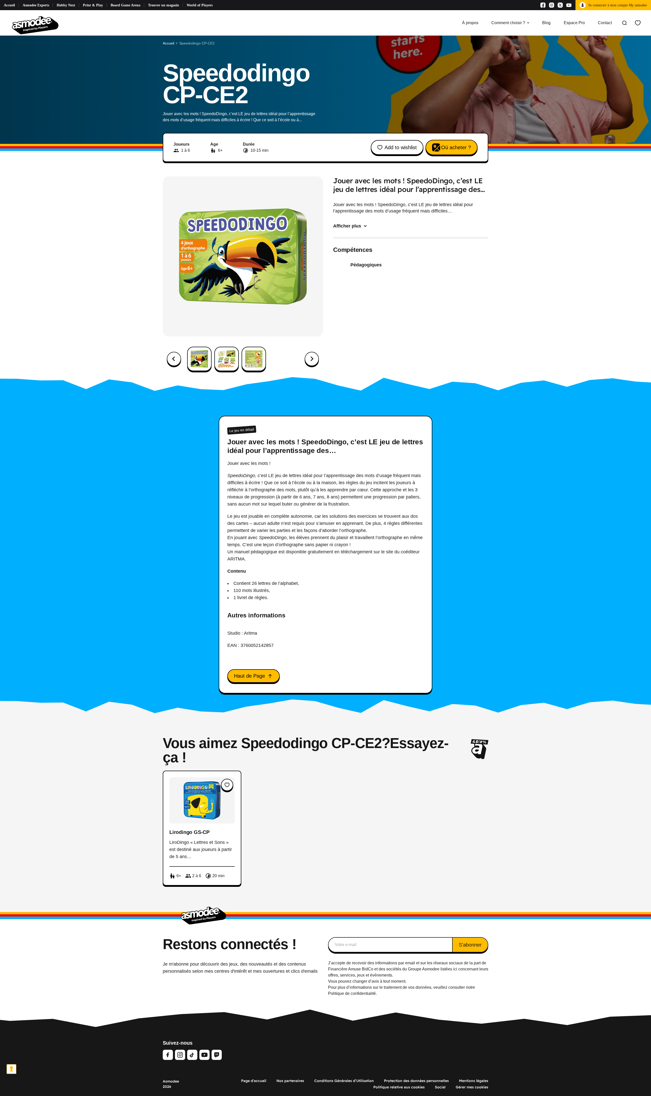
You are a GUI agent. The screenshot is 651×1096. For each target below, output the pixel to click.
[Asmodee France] (35, 23)
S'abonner (470, 945)
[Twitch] (217, 1055)
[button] (199, 359)
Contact (605, 23)
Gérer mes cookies (472, 1087)
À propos (470, 23)
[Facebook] (543, 5)
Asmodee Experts (36, 5)
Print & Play (93, 5)
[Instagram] (551, 5)
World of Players (200, 5)
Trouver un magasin (163, 5)
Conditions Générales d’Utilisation (344, 1080)
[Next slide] (312, 359)
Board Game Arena (125, 5)
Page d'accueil (253, 1080)
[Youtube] (569, 5)
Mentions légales (473, 1080)
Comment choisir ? (508, 23)
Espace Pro (574, 23)
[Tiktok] (192, 1055)
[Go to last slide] (174, 359)
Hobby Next (66, 5)
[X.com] (560, 5)
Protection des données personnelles (416, 1080)
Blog (546, 23)
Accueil (9, 5)
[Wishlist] (638, 23)
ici (455, 969)
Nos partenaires (290, 1080)
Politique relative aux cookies (399, 1087)
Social (440, 1087)
